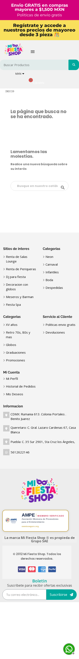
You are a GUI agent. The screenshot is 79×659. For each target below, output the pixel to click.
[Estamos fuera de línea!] (68, 648)
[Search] (73, 65)
